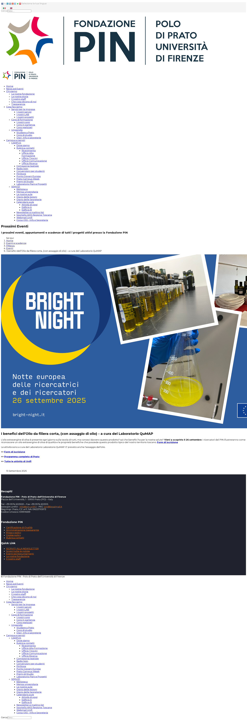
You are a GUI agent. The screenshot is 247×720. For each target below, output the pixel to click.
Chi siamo (11, 91)
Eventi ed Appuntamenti (20, 553)
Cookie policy (13, 535)
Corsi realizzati (24, 127)
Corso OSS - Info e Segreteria (32, 220)
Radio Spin (22, 168)
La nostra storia (19, 96)
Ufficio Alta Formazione (28, 154)
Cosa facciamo (14, 106)
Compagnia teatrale (27, 166)
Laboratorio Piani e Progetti (31, 184)
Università (17, 130)
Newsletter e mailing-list (30, 212)
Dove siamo (23, 145)
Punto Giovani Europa (28, 176)
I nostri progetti (25, 117)
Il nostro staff (18, 99)
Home (9, 86)
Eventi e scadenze (16, 243)
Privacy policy (13, 532)
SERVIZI (15, 186)
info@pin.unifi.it (28, 506)
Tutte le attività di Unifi (17, 461)
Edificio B (27, 210)
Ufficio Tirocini (29, 158)
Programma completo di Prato (21, 456)
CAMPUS (16, 143)
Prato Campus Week (27, 179)
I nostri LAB (22, 114)
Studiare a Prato (25, 132)
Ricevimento (29, 150)
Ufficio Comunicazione (34, 161)
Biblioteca (22, 189)
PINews (10, 245)
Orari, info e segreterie (28, 137)
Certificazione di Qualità (19, 527)
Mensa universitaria (27, 191)
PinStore (21, 173)
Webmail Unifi (24, 217)
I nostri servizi (23, 112)
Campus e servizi (15, 140)
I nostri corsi (23, 122)
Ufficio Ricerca (29, 163)
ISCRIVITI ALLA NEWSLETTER (22, 548)
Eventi (9, 248)
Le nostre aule (24, 194)
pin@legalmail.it (53, 506)
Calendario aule (25, 202)
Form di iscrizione (167, 442)
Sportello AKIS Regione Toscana (34, 215)
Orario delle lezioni (26, 197)
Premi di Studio (25, 181)
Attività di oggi (29, 204)
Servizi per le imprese (23, 109)
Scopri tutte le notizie (18, 551)
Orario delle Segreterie (29, 199)
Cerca (4, 11)
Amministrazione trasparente (22, 530)
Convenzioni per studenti (30, 171)
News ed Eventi (14, 88)
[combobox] (19, 11)
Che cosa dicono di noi (23, 101)
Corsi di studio (24, 135)
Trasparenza (18, 104)
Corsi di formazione (22, 119)
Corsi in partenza (25, 125)
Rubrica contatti (25, 148)
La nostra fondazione (23, 94)
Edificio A (27, 207)
